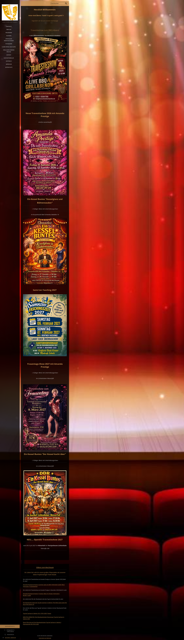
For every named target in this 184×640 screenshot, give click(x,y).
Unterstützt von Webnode (45, 638)
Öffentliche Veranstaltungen (9, 39)
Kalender (8, 35)
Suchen (66, 3)
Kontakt (8, 55)
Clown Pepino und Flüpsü (9, 47)
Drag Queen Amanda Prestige (8, 50)
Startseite (9, 26)
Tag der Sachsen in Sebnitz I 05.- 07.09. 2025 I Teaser (37, 613)
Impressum (9, 64)
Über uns (8, 29)
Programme (9, 32)
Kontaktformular (9, 58)
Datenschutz (8, 67)
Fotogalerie (8, 43)
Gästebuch (9, 61)
